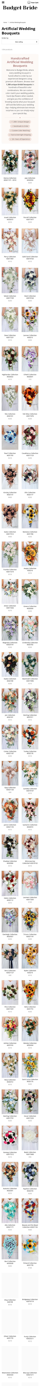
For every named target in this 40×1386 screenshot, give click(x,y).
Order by (5, 38)
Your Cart (34, 3)
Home (5, 22)
